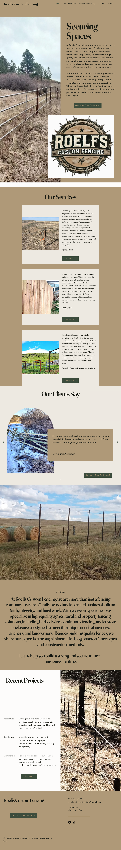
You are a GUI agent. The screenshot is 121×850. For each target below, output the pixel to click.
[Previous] (6, 442)
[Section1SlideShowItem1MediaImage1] (60, 479)
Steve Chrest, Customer (63, 453)
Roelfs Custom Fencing (21, 4)
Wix (4, 841)
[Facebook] (69, 822)
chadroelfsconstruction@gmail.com (84, 802)
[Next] (115, 442)
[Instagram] (74, 822)
